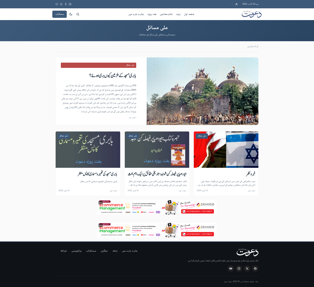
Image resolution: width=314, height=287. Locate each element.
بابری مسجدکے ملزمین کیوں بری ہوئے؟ (112, 75)
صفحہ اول (189, 14)
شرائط (64, 251)
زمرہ (178, 14)
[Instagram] (70, 4)
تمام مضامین (166, 14)
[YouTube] (57, 4)
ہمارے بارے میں (136, 14)
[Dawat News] (252, 14)
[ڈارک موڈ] (71, 14)
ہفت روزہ (152, 14)
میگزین (104, 251)
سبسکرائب (59, 14)
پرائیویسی (76, 251)
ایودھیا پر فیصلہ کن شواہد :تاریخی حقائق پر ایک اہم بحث (157, 174)
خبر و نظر (250, 174)
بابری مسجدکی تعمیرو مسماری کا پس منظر (97, 174)
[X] (61, 4)
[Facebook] (65, 4)
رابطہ (114, 251)
